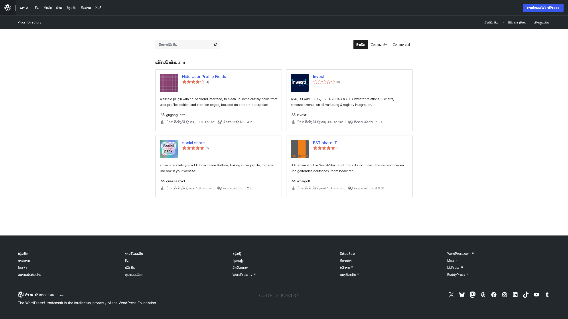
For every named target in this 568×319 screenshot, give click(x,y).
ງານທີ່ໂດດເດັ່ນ (134, 253)
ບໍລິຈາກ (346, 267)
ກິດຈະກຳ (346, 261)
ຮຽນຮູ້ (237, 253)
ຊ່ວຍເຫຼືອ (239, 261)
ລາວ (62, 295)
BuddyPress (458, 274)
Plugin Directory (29, 22)
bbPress (455, 267)
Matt (452, 261)
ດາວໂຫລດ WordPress (543, 8)
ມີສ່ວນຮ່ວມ (347, 253)
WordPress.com (460, 253)
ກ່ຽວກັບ (23, 253)
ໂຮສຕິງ (22, 267)
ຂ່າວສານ (24, 261)
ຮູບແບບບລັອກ (134, 274)
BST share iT (325, 142)
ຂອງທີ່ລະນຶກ (349, 274)
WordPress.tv (244, 274)
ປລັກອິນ (130, 267)
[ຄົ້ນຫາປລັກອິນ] (215, 44)
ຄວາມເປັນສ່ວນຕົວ (29, 274)
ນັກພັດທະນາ (240, 267)
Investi (319, 76)
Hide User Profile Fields (204, 76)
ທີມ (127, 261)
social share (193, 142)
